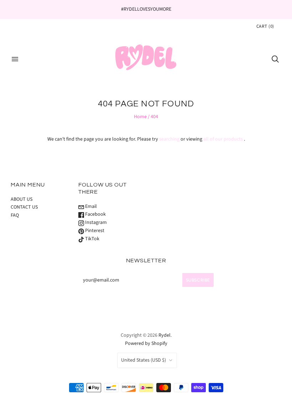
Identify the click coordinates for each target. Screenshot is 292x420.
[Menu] (15, 59)
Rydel (164, 335)
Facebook (95, 214)
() (265, 26)
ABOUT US (21, 199)
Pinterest (94, 230)
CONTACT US (24, 207)
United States (143, 360)
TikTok (91, 238)
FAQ (15, 215)
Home (140, 116)
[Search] (275, 59)
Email (90, 206)
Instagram (95, 222)
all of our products (223, 139)
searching (169, 139)
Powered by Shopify (146, 343)
